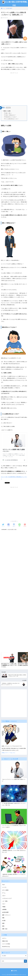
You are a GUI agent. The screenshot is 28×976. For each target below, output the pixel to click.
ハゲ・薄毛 (4, 901)
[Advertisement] (14, 88)
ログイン (4, 938)
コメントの (6, 943)
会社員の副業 (10, 529)
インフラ (4, 887)
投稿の (5, 941)
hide (8, 107)
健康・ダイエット (6, 915)
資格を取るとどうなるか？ (10, 116)
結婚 (3, 923)
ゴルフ (3, 895)
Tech (3, 884)
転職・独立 (4, 928)
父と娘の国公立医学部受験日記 (15, 3)
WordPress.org (6, 946)
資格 (15, 529)
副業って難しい (8, 113)
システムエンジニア (7, 898)
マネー (3, 903)
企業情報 (4, 909)
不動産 (3, 906)
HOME (15, 970)
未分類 (3, 920)
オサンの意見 (5, 890)
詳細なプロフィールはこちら (8, 752)
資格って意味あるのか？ (10, 115)
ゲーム (3, 892)
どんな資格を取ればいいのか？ (11, 118)
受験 (3, 917)
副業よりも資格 (6, 110)
